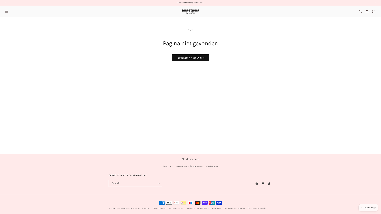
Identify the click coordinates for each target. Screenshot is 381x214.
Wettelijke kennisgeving (234, 208)
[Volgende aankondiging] (375, 3)
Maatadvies (212, 166)
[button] (6, 11)
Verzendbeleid (159, 208)
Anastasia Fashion (124, 208)
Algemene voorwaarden (197, 208)
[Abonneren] (159, 183)
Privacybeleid (215, 208)
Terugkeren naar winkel (190, 57)
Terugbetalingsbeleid (257, 208)
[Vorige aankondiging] (6, 3)
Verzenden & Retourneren (189, 166)
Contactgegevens (176, 208)
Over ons (168, 166)
